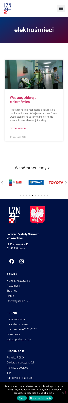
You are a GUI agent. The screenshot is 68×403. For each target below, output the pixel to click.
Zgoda (22, 398)
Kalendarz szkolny (17, 324)
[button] (61, 8)
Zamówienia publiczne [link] (20, 377)
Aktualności (13, 285)
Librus (10, 296)
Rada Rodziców (16, 319)
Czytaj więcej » (18, 128)
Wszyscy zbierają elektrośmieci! (23, 100)
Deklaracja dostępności (20, 362)
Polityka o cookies (17, 367)
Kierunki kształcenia (18, 280)
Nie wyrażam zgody (40, 398)
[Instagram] (22, 261)
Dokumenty (13, 334)
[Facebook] (12, 261)
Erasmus (12, 290)
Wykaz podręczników (19, 339)
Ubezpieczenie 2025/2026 (22, 329)
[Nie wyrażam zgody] (63, 392)
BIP (9, 372)
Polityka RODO (15, 357)
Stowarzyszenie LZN (18, 301)
